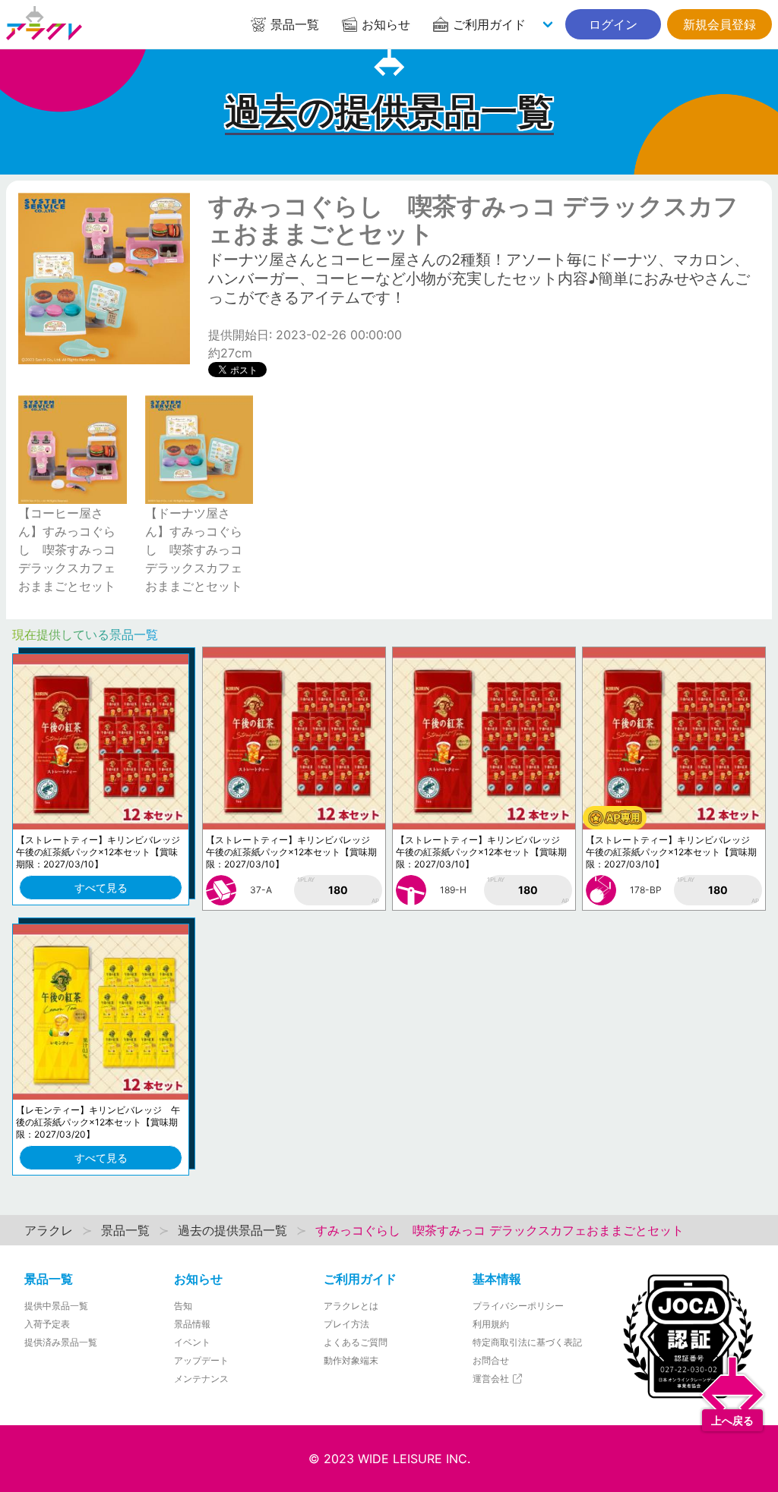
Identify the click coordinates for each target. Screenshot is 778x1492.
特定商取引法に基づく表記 (527, 1342)
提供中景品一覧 (56, 1305)
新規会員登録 (719, 24)
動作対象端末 (351, 1360)
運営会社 (492, 1378)
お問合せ (491, 1360)
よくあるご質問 (355, 1342)
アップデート (201, 1360)
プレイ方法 (346, 1324)
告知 (183, 1305)
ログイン (613, 24)
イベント (192, 1342)
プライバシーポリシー (518, 1305)
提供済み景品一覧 (60, 1342)
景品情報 (192, 1324)
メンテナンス (201, 1378)
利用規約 (491, 1324)
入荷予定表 (47, 1324)
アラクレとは (351, 1305)
